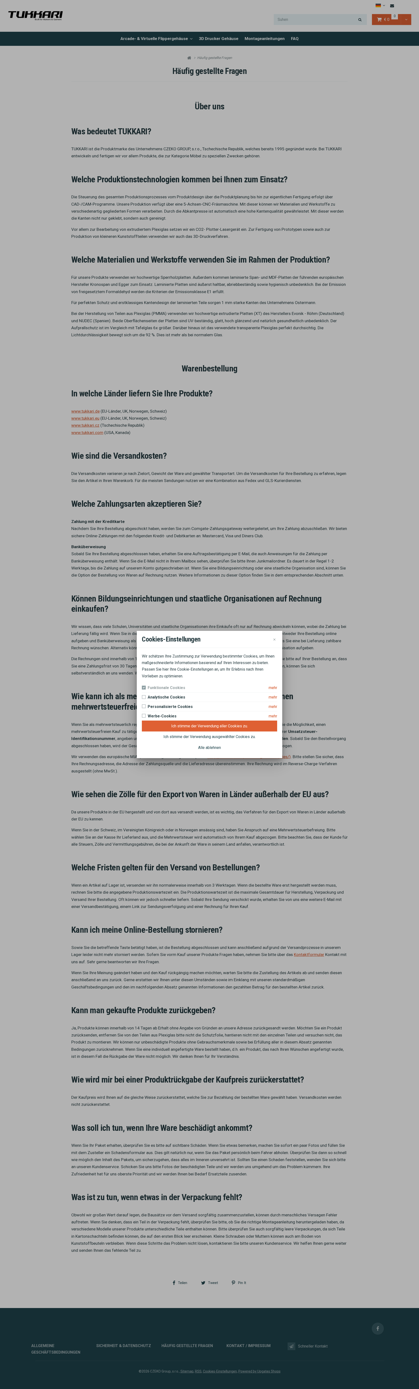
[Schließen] (274, 639)
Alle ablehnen (209, 747)
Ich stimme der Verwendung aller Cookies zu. (209, 726)
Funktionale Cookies (166, 687)
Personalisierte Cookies (170, 706)
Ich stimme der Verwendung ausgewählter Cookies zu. (209, 736)
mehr (273, 687)
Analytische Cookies (166, 697)
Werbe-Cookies (162, 716)
